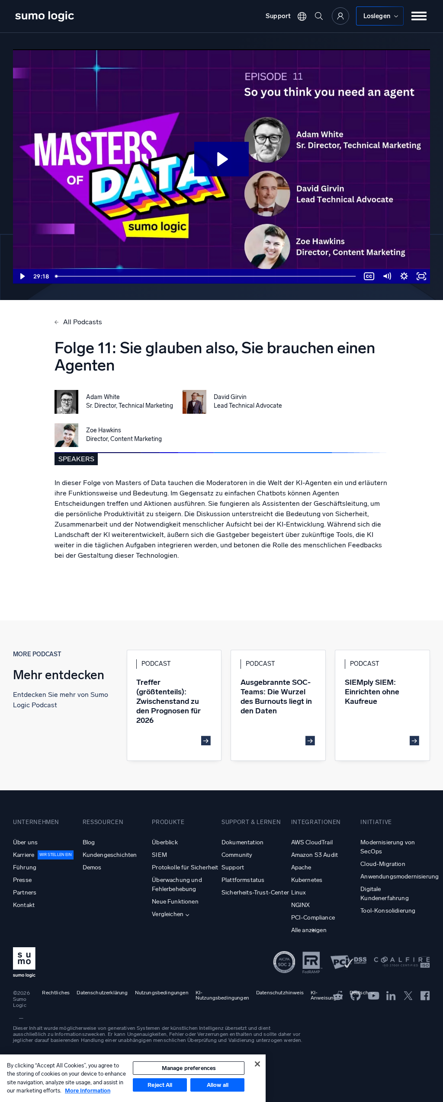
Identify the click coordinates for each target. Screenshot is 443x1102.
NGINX (300, 905)
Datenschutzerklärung (102, 992)
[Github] (338, 995)
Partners (24, 892)
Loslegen (376, 16)
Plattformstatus (243, 880)
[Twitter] (408, 995)
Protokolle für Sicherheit (185, 867)
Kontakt (24, 905)
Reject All (160, 1085)
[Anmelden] (340, 16)
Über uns (25, 842)
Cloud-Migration (382, 864)
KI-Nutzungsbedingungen (222, 995)
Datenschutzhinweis (280, 992)
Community (237, 855)
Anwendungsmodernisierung (395, 876)
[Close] (257, 1063)
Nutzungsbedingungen (162, 992)
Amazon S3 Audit (314, 855)
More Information (87, 1090)
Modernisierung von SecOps (387, 847)
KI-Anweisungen (327, 995)
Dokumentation (242, 842)
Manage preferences (189, 1068)
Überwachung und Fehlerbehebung (177, 884)
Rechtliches (56, 992)
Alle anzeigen (309, 930)
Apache (301, 867)
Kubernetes (307, 880)
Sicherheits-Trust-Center (255, 892)
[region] (133, 1078)
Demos (92, 867)
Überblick (164, 842)
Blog (89, 842)
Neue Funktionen (175, 901)
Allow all (217, 1085)
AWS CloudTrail (312, 842)
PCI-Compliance (313, 917)
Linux (298, 892)
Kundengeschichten (110, 855)
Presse (22, 880)
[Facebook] (425, 995)
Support (278, 16)
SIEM (159, 855)
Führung (24, 867)
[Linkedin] (391, 995)
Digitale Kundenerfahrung (384, 893)
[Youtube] (373, 995)
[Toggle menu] (419, 16)
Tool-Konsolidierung (387, 910)
